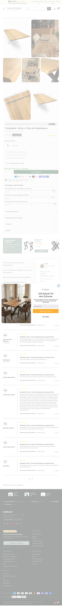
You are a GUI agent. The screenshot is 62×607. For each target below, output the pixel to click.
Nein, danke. (45, 316)
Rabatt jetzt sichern (46, 311)
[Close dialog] (58, 285)
